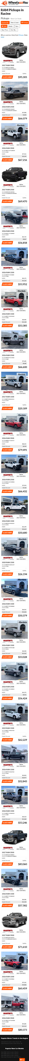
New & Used (15, 22)
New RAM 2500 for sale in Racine (9, 1055)
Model (11, 26)
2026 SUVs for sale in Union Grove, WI (11, 1042)
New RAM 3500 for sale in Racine (9, 1053)
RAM (4, 26)
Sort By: (13, 30)
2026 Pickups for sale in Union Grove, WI (11, 1043)
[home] (14, 3)
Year (16, 26)
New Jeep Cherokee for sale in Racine (11, 1057)
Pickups (25, 22)
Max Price (5, 30)
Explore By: (5, 22)
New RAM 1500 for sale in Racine (9, 1052)
